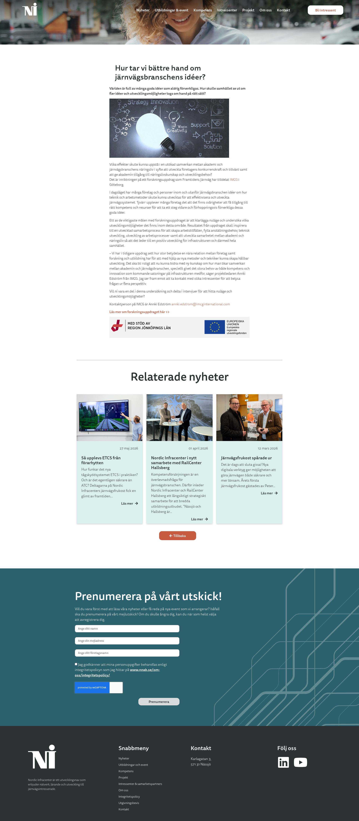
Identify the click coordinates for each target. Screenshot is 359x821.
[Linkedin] (283, 762)
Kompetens (203, 10)
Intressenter (227, 10)
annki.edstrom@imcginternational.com (200, 304)
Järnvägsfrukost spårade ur (246, 457)
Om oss (266, 10)
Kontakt (283, 10)
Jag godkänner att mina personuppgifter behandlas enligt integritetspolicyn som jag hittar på (121, 670)
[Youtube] (300, 762)
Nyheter (143, 10)
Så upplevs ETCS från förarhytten (101, 460)
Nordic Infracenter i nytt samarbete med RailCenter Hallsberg (176, 462)
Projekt (248, 10)
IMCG (234, 179)
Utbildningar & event (171, 10)
